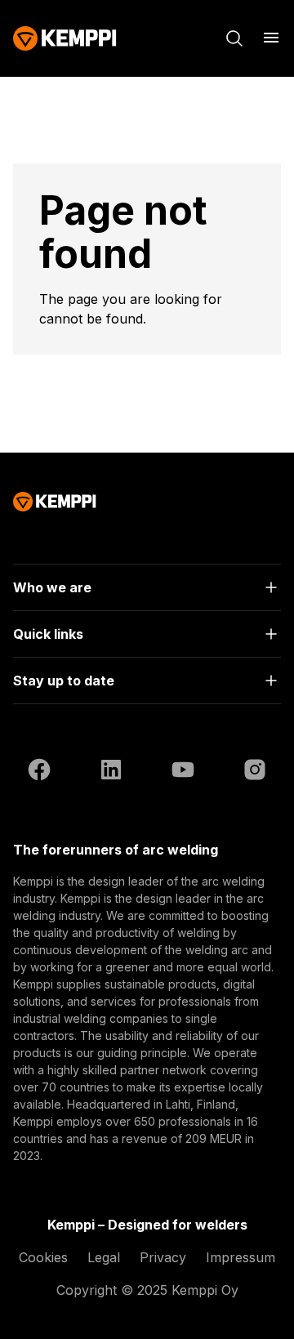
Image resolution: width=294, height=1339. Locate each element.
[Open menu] (271, 37)
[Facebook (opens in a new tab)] (39, 772)
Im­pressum (240, 1257)
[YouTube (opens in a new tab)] (183, 772)
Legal (103, 1257)
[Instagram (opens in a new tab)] (255, 772)
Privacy (163, 1257)
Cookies (43, 1257)
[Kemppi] (65, 38)
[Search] (234, 38)
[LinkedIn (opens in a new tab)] (111, 772)
